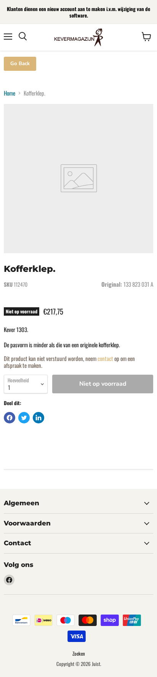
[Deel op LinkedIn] (38, 417)
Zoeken (78, 653)
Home (9, 93)
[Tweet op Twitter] (24, 417)
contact (105, 358)
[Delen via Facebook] (9, 417)
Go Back (20, 63)
